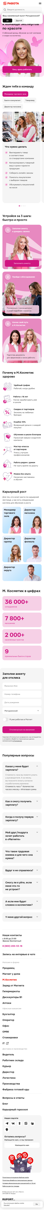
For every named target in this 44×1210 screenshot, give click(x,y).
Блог (5, 1103)
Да (7, 21)
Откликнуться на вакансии (22, 729)
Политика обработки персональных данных (17, 1180)
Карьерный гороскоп (15, 1109)
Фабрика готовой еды (15, 1089)
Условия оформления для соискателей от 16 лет (19, 1183)
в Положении (17, 741)
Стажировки (10, 1037)
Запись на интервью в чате (18, 954)
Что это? (7, 1205)
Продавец (8, 968)
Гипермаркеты (11, 991)
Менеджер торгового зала (15, 94)
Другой (19, 21)
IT (3, 1043)
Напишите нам (22, 1145)
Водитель (8, 1054)
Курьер (6, 1066)
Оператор (8, 1020)
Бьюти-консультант (12, 100)
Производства (11, 1083)
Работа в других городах (10, 1186)
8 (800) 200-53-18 (12, 946)
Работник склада (13, 1060)
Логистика (9, 1077)
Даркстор (8, 1072)
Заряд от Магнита (13, 985)
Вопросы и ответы (13, 1097)
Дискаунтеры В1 (12, 997)
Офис (5, 1025)
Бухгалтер (8, 1014)
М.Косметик (9, 979)
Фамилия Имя (10, 686)
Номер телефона (12, 694)
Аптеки (6, 1003)
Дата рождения (11, 702)
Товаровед (29, 100)
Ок (37, 1204)
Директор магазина (12, 107)
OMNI (5, 1031)
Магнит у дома (11, 973)
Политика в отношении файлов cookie (15, 1177)
